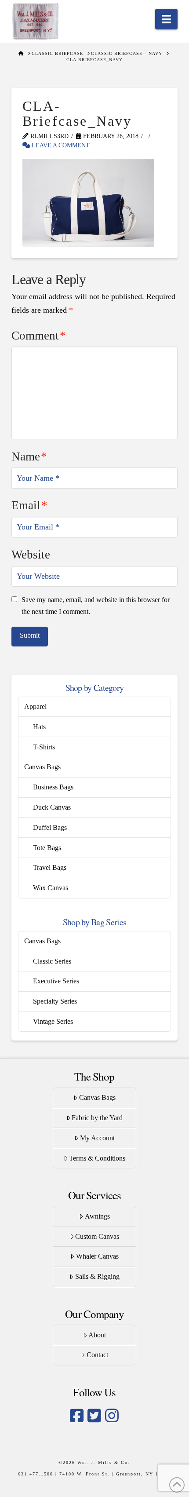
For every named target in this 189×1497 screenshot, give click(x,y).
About (97, 1335)
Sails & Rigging (97, 1276)
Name (29, 456)
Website (30, 554)
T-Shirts (44, 747)
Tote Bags (47, 847)
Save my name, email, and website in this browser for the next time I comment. (96, 605)
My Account (97, 1138)
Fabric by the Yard (97, 1117)
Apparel (35, 706)
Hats (39, 726)
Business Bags (53, 787)
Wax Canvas (50, 887)
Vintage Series (53, 1021)
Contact (97, 1354)
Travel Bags (49, 867)
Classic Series (52, 961)
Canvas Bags (42, 766)
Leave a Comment (60, 145)
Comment (38, 335)
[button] (166, 19)
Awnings (97, 1216)
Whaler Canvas (97, 1256)
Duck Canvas (52, 807)
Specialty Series (55, 1001)
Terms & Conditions (97, 1158)
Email (29, 505)
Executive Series (56, 981)
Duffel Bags (50, 827)
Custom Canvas (97, 1236)
